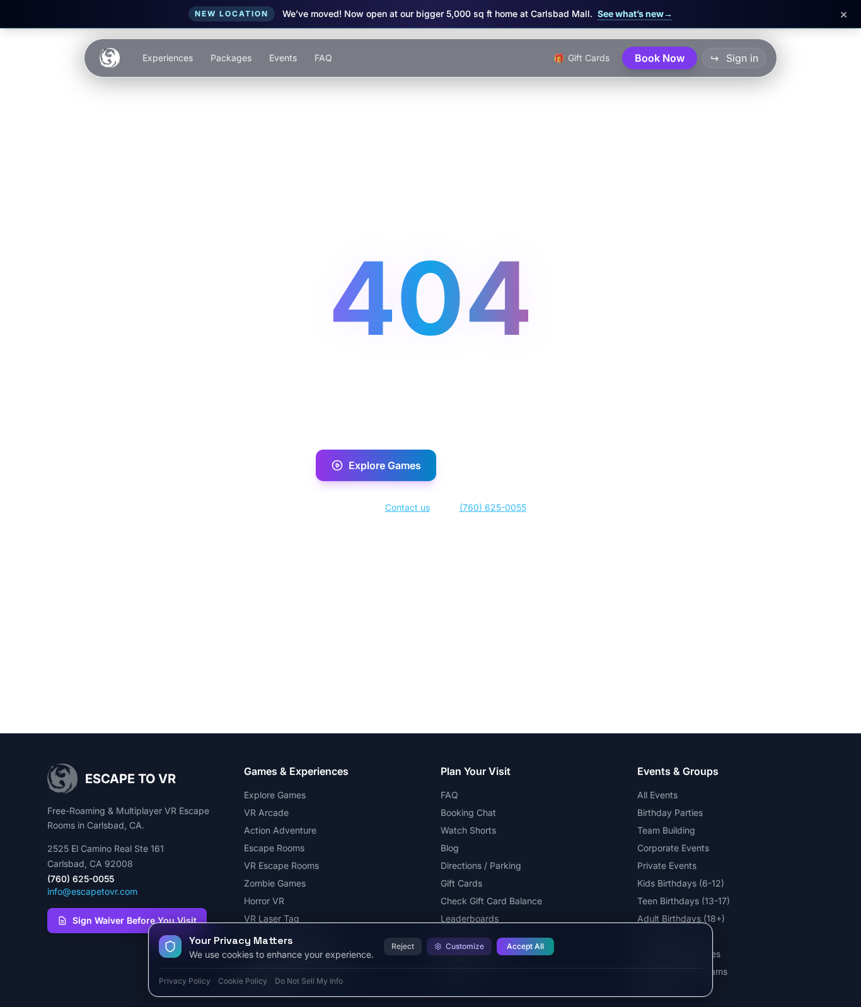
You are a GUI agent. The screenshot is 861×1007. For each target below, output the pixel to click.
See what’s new (635, 13)
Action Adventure (280, 830)
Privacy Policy (185, 981)
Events (283, 57)
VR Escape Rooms (281, 865)
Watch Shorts (468, 830)
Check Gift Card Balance (491, 900)
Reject (402, 946)
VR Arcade (266, 812)
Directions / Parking (481, 865)
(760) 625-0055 (492, 507)
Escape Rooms (274, 847)
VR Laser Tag (271, 918)
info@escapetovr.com (92, 891)
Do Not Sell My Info (309, 981)
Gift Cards (461, 883)
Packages (231, 57)
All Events (657, 794)
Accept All (525, 946)
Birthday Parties (670, 812)
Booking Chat (468, 812)
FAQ (323, 57)
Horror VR (264, 900)
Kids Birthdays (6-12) (680, 883)
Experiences (167, 57)
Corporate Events (673, 847)
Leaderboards (470, 918)
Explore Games (385, 465)
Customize (465, 946)
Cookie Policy (242, 981)
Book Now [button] (660, 58)
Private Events (666, 865)
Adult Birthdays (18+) (681, 918)
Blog (450, 847)
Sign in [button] (734, 58)
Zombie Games (275, 883)
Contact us (407, 507)
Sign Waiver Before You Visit (134, 920)
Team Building (666, 830)
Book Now (504, 465)
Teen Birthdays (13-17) (683, 900)
